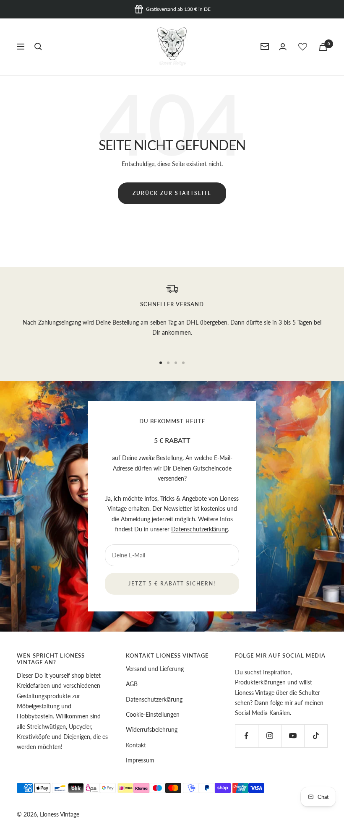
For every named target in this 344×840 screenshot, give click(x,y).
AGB (132, 683)
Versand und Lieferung (155, 668)
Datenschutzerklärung (199, 529)
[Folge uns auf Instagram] (269, 735)
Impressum (140, 760)
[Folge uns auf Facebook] (246, 735)
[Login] (283, 46)
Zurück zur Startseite (172, 193)
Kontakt (136, 745)
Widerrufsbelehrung (151, 729)
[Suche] (38, 46)
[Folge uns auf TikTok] (315, 735)
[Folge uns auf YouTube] (292, 735)
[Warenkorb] (323, 47)
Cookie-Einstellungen (153, 714)
